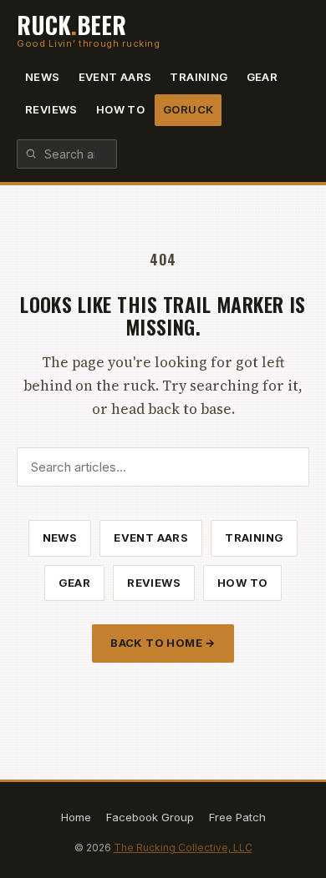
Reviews (51, 109)
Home (76, 817)
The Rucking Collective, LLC (183, 847)
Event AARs (115, 76)
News (42, 76)
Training (198, 76)
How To (120, 109)
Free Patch (237, 817)
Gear (262, 76)
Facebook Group (150, 817)
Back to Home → (162, 642)
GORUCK (188, 109)
